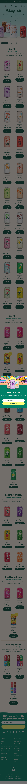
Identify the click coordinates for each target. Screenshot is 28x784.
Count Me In (13, 403)
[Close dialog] (26, 378)
